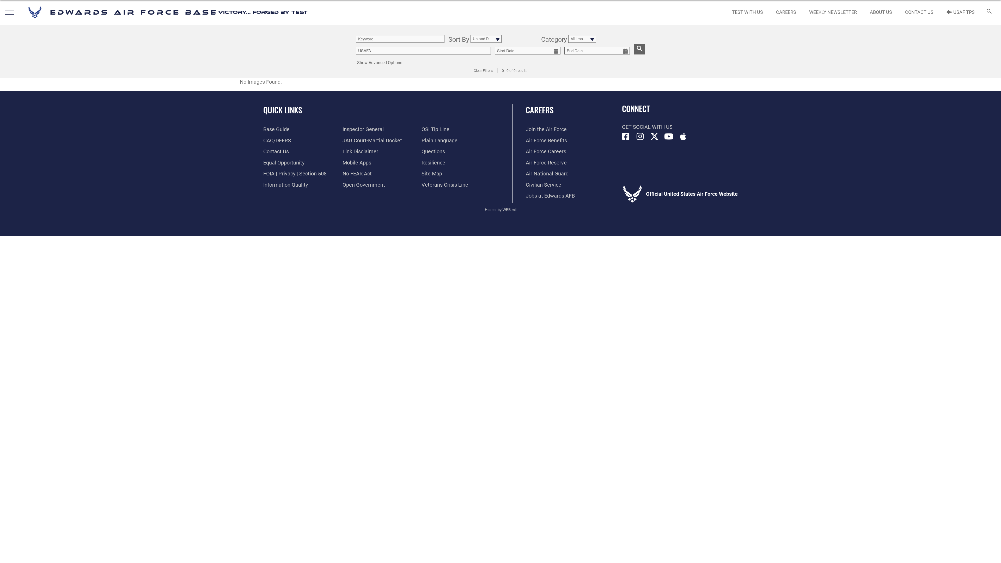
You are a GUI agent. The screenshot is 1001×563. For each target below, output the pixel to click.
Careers (540, 110)
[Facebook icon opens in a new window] (626, 136)
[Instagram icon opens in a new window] (640, 136)
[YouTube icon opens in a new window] (669, 136)
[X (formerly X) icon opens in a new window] (654, 136)
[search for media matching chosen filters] (639, 49)
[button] (8, 12)
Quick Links (282, 110)
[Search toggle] (988, 12)
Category (554, 39)
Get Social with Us (647, 127)
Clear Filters (483, 71)
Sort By (458, 39)
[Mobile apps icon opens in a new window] (683, 136)
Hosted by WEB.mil (500, 209)
